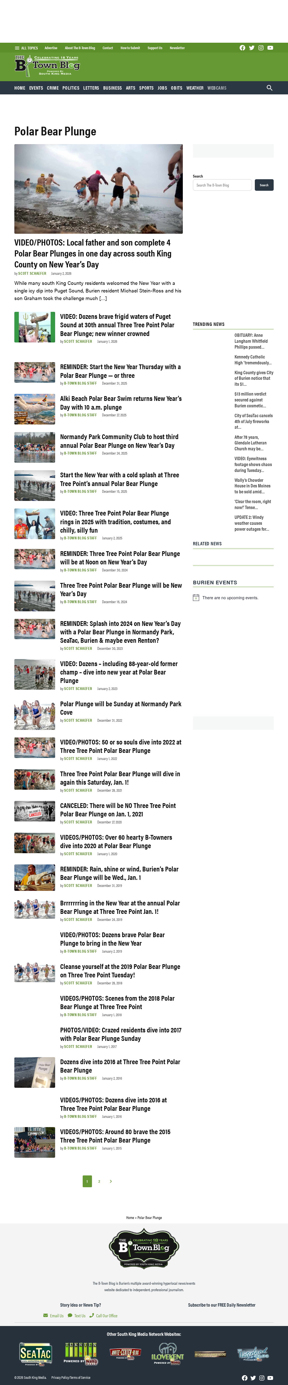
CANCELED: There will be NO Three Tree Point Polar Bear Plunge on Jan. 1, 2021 (118, 809)
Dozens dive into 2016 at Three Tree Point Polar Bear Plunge (120, 1065)
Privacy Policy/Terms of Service (70, 1377)
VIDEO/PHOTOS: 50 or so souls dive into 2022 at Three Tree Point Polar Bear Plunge (120, 746)
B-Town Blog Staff (80, 383)
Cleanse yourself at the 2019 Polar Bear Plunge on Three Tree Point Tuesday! (120, 970)
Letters (91, 87)
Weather (195, 87)
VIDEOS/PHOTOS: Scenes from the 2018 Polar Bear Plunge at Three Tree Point (117, 1002)
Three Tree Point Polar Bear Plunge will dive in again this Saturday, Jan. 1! (120, 777)
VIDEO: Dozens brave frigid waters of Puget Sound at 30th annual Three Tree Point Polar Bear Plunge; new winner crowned (117, 324)
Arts (131, 87)
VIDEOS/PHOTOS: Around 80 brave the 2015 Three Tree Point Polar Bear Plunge (115, 1135)
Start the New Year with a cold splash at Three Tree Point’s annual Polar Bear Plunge (119, 478)
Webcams (217, 87)
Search (198, 176)
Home (19, 87)
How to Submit (130, 47)
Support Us (155, 47)
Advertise (51, 47)
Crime (52, 87)
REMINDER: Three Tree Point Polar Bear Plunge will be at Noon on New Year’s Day (120, 557)
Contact (108, 47)
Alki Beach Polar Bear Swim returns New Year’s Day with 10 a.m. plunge (121, 402)
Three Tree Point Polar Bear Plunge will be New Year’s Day (121, 589)
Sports (146, 87)
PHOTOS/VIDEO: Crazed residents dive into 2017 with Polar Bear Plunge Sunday (120, 1034)
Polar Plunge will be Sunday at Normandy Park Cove (120, 707)
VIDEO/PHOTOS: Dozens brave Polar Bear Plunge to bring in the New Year (112, 938)
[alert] (233, 597)
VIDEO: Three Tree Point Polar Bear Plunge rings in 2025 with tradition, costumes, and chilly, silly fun (115, 521)
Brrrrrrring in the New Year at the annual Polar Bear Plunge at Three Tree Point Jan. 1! (120, 907)
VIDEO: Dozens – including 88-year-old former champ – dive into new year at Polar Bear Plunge (119, 671)
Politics (70, 87)
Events (36, 87)
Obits (176, 87)
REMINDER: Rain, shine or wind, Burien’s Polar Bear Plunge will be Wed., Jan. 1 (119, 873)
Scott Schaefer (32, 273)
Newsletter (177, 47)
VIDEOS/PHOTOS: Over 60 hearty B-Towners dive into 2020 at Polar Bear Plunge (116, 841)
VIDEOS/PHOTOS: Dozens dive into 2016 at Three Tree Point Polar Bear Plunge (113, 1104)
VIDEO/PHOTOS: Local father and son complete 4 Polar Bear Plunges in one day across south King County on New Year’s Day (93, 252)
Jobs (162, 87)
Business (112, 87)
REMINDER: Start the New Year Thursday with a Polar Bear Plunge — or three (120, 370)
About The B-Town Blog (80, 47)
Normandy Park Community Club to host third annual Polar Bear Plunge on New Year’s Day (119, 440)
